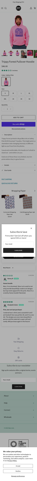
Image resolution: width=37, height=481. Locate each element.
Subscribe (18, 250)
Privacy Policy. (12, 461)
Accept (18, 466)
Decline (18, 471)
